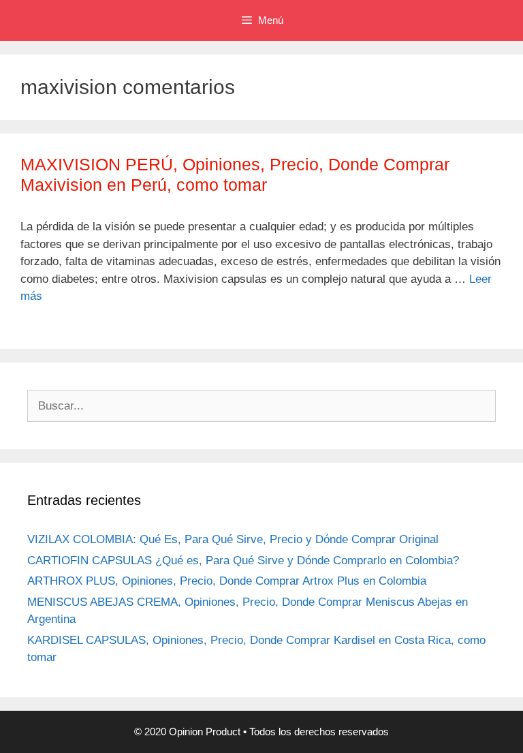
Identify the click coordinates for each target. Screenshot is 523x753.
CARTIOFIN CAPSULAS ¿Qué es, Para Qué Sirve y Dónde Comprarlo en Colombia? (243, 560)
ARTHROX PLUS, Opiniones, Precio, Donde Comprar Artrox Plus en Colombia (226, 580)
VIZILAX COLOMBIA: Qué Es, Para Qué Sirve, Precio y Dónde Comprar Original (233, 539)
